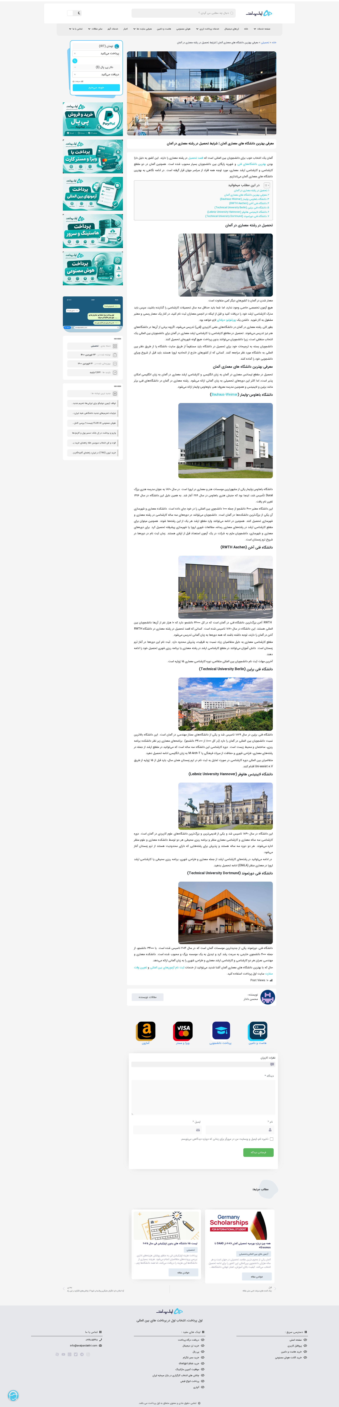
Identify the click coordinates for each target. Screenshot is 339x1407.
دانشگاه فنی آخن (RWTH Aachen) (248, 203)
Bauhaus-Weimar (225, 394)
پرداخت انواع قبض (189, 1381)
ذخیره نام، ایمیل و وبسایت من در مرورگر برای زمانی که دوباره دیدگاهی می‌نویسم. (224, 1139)
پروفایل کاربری (295, 1346)
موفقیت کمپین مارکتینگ (187, 1369)
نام (270, 1122)
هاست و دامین (164, 29)
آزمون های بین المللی (258, 1254)
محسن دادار (251, 999)
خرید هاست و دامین (291, 1352)
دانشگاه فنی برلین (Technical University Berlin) (240, 208)
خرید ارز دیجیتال (191, 1346)
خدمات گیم (113, 29)
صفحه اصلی (296, 1340)
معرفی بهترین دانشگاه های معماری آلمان (245, 195)
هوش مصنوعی (183, 29)
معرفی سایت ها (144, 29)
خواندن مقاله (257, 1277)
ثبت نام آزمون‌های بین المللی (167, 967)
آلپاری (196, 1387)
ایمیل (196, 1122)
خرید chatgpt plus (189, 1364)
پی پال (196, 1352)
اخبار (125, 29)
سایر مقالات (97, 29)
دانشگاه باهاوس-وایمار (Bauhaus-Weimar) (243, 199)
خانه (246, 29)
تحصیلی (265, 42)
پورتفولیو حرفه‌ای (226, 320)
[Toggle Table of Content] (265, 185)
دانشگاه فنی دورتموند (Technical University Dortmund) (236, 216)
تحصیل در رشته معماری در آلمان (250, 191)
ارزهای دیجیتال (231, 29)
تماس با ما (77, 29)
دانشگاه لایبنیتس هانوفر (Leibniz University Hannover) (237, 212)
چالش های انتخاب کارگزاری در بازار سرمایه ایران (176, 1375)
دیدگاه (269, 1076)
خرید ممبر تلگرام (191, 1358)
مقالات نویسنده (147, 997)
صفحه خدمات (263, 29)
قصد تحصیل (195, 158)
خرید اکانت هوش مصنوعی (288, 1358)
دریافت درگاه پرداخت (188, 1340)
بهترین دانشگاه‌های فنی (251, 164)
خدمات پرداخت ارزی (209, 29)
